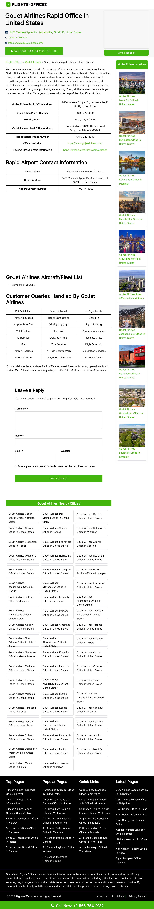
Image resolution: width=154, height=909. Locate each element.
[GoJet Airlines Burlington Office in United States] (132, 122)
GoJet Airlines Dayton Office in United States (89, 516)
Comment (21, 408)
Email (19, 450)
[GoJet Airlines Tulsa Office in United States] (132, 281)
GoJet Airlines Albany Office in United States (21, 626)
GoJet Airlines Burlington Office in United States (57, 571)
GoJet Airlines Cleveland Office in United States (91, 668)
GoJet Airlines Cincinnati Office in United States (56, 626)
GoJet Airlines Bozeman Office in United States (90, 557)
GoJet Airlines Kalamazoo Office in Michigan (91, 530)
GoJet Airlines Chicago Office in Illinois (90, 640)
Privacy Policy (137, 896)
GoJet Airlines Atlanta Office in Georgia (89, 543)
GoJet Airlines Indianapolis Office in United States (20, 614)
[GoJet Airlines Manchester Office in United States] (132, 202)
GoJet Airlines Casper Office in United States (21, 530)
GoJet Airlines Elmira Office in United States (55, 751)
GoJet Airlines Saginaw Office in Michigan (90, 709)
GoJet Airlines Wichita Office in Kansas (55, 530)
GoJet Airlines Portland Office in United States (56, 612)
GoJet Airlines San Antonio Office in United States (90, 697)
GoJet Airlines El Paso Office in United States (21, 737)
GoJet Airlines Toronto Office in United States (89, 626)
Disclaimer (118, 896)
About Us (102, 896)
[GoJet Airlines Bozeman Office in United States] (132, 356)
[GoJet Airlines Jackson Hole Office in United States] (132, 316)
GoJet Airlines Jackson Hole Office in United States (90, 614)
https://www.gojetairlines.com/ (85, 143)
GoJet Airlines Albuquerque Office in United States (55, 642)
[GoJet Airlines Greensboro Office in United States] (132, 396)
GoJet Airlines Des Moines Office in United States (56, 517)
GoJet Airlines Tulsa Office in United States (89, 682)
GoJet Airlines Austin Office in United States (89, 737)
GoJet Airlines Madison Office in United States (21, 668)
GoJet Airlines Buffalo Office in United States (55, 695)
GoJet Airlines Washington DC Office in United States (56, 683)
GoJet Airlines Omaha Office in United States (89, 654)
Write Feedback (126, 52)
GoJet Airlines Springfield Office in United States (57, 543)
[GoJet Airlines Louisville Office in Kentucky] (132, 435)
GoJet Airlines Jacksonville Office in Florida (20, 586)
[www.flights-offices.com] (26, 4)
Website (65, 450)
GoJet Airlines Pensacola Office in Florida (22, 709)
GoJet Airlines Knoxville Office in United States (56, 654)
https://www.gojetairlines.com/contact (85, 149)
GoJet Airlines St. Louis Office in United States (21, 571)
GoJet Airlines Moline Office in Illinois (20, 765)
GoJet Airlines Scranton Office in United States (21, 682)
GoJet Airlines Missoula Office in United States (21, 695)
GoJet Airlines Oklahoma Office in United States (22, 557)
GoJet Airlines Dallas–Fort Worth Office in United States (22, 752)
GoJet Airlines (33, 62)
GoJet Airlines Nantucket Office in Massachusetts (22, 654)
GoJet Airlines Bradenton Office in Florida (22, 543)
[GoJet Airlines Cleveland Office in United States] (132, 241)
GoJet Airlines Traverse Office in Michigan (56, 765)
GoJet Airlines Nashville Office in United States (90, 723)
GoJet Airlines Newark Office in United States (21, 723)
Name (19, 435)
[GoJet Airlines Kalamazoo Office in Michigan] (132, 162)
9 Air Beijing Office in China (131, 808)
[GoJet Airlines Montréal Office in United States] (132, 83)
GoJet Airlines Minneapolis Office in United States (88, 600)
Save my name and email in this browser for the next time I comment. (57, 466)
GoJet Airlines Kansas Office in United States (55, 709)
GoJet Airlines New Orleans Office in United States (21, 642)
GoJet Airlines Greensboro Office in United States (54, 725)
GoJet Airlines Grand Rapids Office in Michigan (91, 571)
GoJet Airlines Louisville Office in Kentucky (56, 599)
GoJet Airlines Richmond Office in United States (56, 668)
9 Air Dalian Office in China (131, 814)
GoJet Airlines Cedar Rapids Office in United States (21, 517)
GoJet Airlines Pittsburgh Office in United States (57, 737)
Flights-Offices (14, 62)
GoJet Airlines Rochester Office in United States (91, 585)
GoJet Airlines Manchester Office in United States (54, 586)
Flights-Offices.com (27, 896)
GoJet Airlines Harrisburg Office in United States (57, 557)
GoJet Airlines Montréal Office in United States (90, 751)
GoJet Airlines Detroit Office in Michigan (20, 599)
